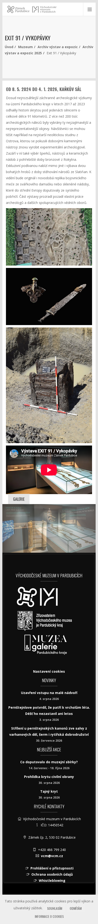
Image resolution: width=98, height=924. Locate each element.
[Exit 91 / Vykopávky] (49, 528)
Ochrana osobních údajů (52, 874)
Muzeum (25, 47)
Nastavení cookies (49, 671)
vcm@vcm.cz (52, 856)
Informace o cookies (49, 916)
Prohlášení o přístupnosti (52, 868)
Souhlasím (54, 908)
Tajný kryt (49, 791)
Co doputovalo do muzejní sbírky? (49, 762)
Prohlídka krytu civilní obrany (49, 776)
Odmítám (76, 908)
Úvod (9, 47)
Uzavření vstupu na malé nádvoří (49, 692)
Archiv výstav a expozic (58, 47)
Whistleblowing (52, 880)
